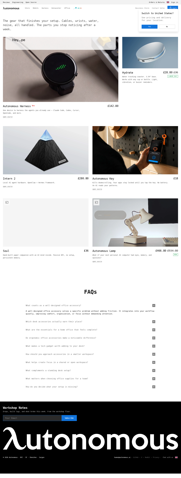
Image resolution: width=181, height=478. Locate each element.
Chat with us (168, 457)
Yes (149, 27)
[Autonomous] (11, 8)
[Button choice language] (168, 2)
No (167, 27)
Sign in (174, 2)
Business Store (142, 8)
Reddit (147, 457)
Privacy (156, 457)
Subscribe (69, 418)
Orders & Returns (157, 2)
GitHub (135, 457)
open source (7, 117)
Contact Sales (158, 8)
